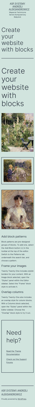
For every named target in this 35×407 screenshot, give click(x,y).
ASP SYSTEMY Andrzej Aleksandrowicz (19, 6)
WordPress (22, 399)
